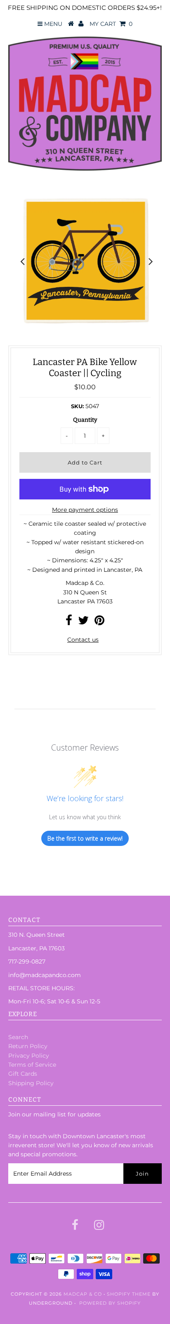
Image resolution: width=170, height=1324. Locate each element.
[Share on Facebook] (69, 622)
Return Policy (27, 1046)
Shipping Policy (31, 1083)
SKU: (77, 406)
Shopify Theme (129, 1294)
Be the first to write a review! (85, 838)
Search (18, 1037)
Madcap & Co (83, 1294)
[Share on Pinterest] (99, 622)
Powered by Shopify (110, 1303)
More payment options (85, 509)
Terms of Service (32, 1064)
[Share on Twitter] (83, 622)
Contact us (83, 639)
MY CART (111, 24)
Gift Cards (22, 1073)
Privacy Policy (28, 1055)
